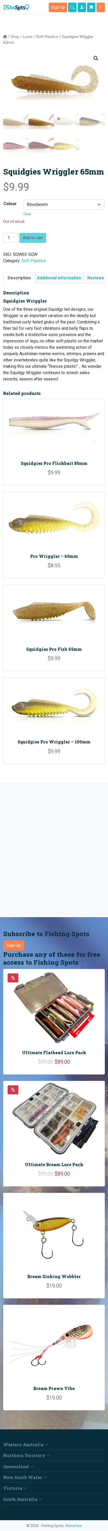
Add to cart (33, 237)
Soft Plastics (47, 36)
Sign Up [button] (58, 7)
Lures (28, 36)
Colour (10, 203)
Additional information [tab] (59, 277)
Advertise (74, 1526)
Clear (27, 214)
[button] (96, 58)
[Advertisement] (54, 850)
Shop (14, 36)
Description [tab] (19, 277)
